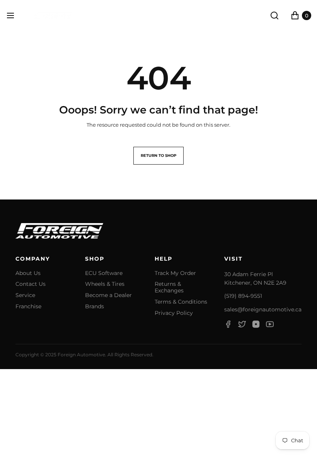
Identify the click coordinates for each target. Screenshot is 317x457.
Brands (94, 306)
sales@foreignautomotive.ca (263, 309)
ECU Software (104, 273)
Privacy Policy (174, 313)
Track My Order (175, 273)
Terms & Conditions (181, 302)
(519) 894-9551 (243, 295)
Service (25, 295)
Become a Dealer (108, 295)
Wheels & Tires (104, 284)
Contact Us (30, 284)
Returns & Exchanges (169, 287)
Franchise (28, 306)
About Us (28, 273)
